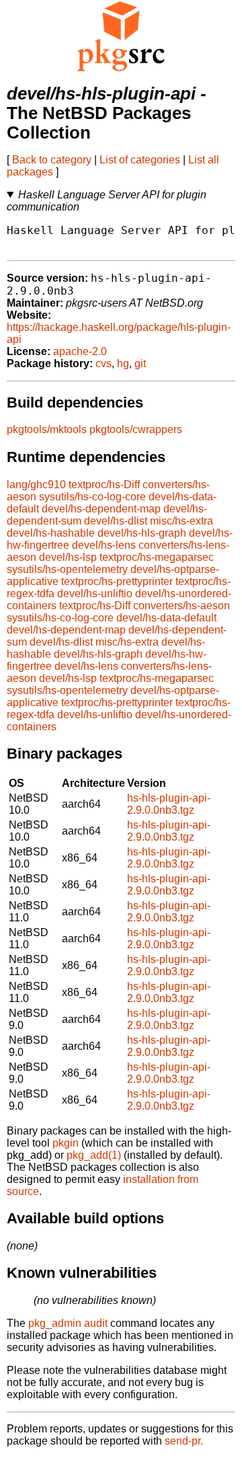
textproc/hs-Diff (104, 484)
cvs (103, 363)
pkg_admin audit (68, 1323)
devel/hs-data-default (166, 617)
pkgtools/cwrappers (135, 429)
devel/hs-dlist (115, 521)
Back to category (51, 159)
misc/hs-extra (181, 521)
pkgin (65, 1143)
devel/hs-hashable (51, 533)
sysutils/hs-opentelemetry (67, 569)
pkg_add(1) (94, 1155)
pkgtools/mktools (47, 429)
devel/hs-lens (104, 545)
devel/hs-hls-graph (141, 533)
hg (123, 363)
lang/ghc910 (36, 484)
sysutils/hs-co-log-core (92, 496)
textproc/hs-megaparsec (156, 557)
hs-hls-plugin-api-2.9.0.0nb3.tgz (168, 804)
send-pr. (184, 1441)
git (140, 363)
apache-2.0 (80, 351)
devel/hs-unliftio (94, 593)
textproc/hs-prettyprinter (117, 581)
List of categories (139, 159)
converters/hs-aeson (181, 605)
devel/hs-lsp (68, 557)
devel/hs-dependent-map (101, 508)
